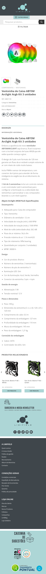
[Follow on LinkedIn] (27, 432)
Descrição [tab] (6, 128)
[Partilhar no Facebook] (8, 114)
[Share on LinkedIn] (24, 114)
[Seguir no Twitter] (23, 432)
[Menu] (4, 8)
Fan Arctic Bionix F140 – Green (33, 382)
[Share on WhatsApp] (4, 114)
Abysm (8, 109)
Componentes (8, 88)
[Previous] (5, 54)
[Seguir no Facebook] (15, 432)
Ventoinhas (21, 88)
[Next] (41, 54)
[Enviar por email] (16, 114)
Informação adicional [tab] (12, 132)
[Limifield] (23, 8)
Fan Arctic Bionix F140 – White (11, 382)
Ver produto (11, 391)
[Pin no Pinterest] (20, 114)
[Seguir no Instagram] (19, 432)
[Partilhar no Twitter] (12, 114)
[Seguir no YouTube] (31, 432)
